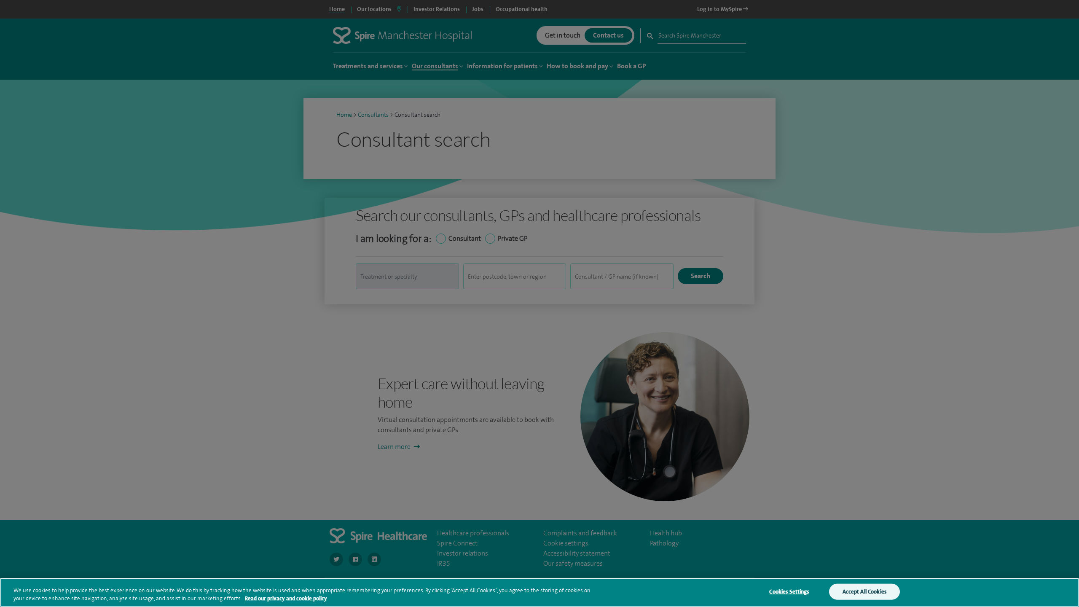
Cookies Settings (789, 591)
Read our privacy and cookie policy (286, 598)
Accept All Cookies (864, 591)
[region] (539, 592)
